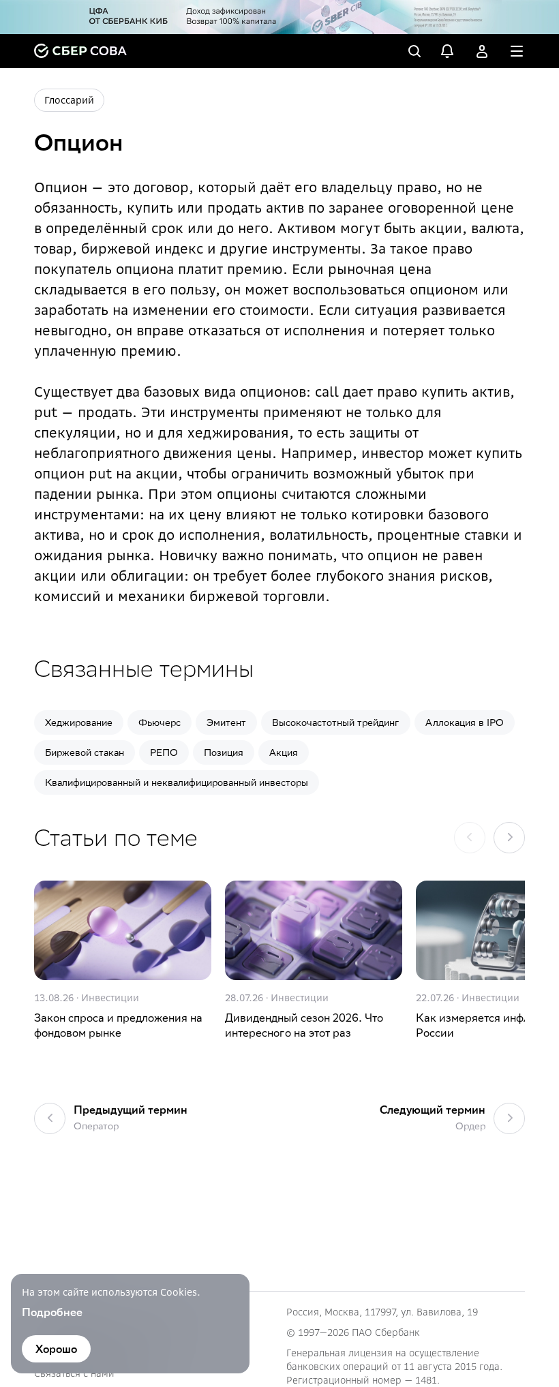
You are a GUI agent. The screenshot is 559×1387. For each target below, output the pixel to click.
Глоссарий (69, 100)
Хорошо (56, 1349)
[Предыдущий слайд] (469, 837)
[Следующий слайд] (509, 837)
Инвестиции (110, 998)
